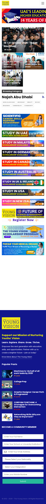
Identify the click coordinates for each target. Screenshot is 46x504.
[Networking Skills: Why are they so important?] (7, 417)
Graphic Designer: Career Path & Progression (29, 393)
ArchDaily (21, 102)
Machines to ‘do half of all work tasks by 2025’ (26, 372)
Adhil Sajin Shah (9, 102)
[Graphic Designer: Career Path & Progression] (7, 395)
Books (37, 102)
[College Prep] (7, 384)
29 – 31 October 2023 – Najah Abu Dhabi (33, 64)
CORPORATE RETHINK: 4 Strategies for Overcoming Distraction (27, 404)
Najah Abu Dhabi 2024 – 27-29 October (11, 64)
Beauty (29, 102)
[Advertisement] (23, 285)
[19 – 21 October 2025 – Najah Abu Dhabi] (23, 40)
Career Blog (17, 106)
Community (28, 106)
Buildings (6, 106)
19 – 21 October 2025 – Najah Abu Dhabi (20, 44)
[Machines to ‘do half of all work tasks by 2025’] (7, 374)
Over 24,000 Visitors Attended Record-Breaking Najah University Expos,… (12, 83)
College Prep (20, 381)
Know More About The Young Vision (17, 357)
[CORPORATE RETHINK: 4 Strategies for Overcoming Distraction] (7, 405)
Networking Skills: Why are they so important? (27, 415)
